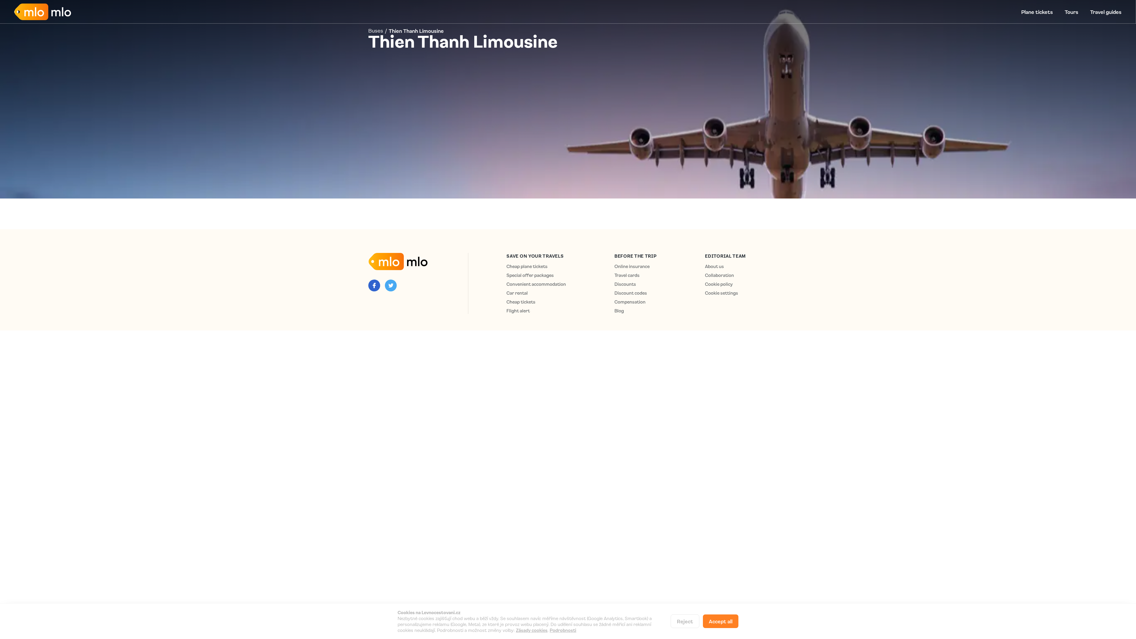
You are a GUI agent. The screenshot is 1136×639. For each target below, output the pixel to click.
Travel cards (627, 275)
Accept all (720, 621)
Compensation (630, 302)
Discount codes (630, 293)
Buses (375, 30)
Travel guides (1106, 12)
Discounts (625, 284)
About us (714, 266)
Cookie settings (721, 293)
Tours (1071, 12)
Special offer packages (530, 275)
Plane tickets (1037, 12)
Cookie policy (719, 284)
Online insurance (632, 266)
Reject (685, 621)
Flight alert (518, 311)
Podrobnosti (563, 630)
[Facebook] (374, 285)
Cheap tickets (520, 302)
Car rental (517, 293)
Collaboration (719, 275)
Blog (619, 311)
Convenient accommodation (536, 284)
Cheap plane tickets (527, 266)
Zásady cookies (532, 630)
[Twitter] (391, 285)
